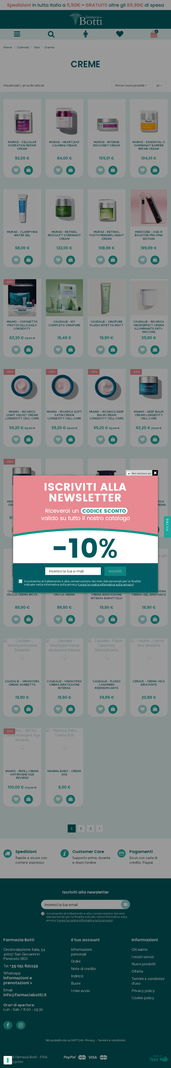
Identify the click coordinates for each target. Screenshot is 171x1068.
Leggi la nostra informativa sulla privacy (106, 584)
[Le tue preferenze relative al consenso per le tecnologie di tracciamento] (8, 1060)
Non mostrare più (141, 473)
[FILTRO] (167, 534)
